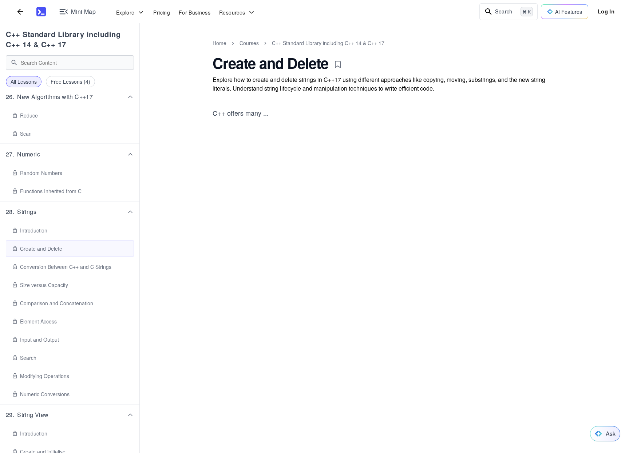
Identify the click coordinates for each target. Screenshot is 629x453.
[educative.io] (41, 11)
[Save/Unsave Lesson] (338, 64)
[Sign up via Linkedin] (349, 256)
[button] (70, 97)
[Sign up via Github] (309, 256)
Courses (249, 43)
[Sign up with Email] (368, 256)
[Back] (20, 11)
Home (219, 43)
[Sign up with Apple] (329, 256)
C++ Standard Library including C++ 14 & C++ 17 (63, 39)
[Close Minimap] (139, 51)
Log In (606, 11)
